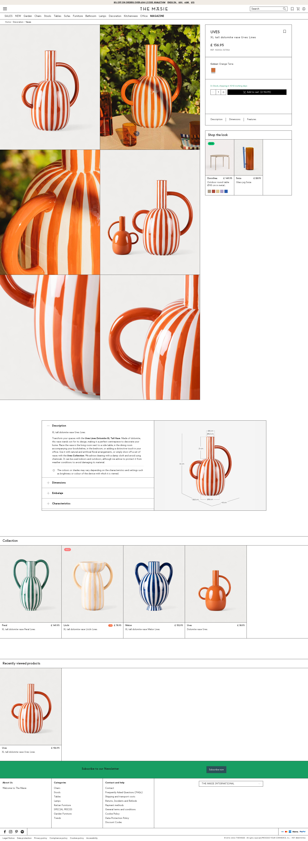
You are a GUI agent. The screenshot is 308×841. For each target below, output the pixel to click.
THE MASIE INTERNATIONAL (218, 783)
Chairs (37, 16)
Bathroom (90, 16)
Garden (28, 16)
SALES (8, 16)
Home (8, 22)
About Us (8, 782)
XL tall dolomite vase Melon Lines (142, 629)
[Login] (304, 9)
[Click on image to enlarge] (210, 465)
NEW (18, 16)
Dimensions (234, 119)
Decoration (115, 16)
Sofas (67, 16)
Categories (60, 782)
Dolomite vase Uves (197, 629)
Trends (57, 818)
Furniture (78, 16)
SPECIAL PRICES (63, 809)
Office (144, 16)
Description (216, 119)
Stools (47, 16)
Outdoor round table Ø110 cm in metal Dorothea (218, 185)
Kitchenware (131, 16)
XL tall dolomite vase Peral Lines (18, 629)
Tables (57, 16)
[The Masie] (154, 9)
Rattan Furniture (62, 805)
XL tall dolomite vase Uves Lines (18, 752)
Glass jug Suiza (243, 182)
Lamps (102, 16)
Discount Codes (113, 822)
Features (251, 119)
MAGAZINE (157, 16)
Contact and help (114, 782)
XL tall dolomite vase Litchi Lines (80, 629)
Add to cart (259, 92)
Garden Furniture (63, 813)
